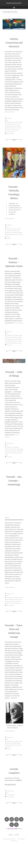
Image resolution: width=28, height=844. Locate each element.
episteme (6, 599)
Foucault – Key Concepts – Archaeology (14, 481)
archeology (20, 597)
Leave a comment (10, 133)
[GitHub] (21, 821)
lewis (7, 120)
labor (18, 449)
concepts (14, 228)
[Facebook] (11, 821)
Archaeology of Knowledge (12, 597)
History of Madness (9, 601)
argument (9, 335)
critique (6, 337)
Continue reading (10, 112)
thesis (13, 131)
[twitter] (6, 821)
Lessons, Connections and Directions (14, 43)
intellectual (15, 232)
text (5, 236)
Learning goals (13, 126)
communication (15, 447)
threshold (19, 343)
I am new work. (14, 828)
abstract (8, 122)
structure (7, 131)
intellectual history (8, 743)
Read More (17, 834)
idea (15, 124)
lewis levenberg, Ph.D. (14, 3)
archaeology (9, 228)
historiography (8, 339)
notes (17, 126)
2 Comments (9, 345)
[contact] (16, 826)
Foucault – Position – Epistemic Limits (14, 262)
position (20, 341)
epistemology (7, 124)
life (15, 451)
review (8, 129)
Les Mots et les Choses (9, 451)
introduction (7, 745)
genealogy (7, 232)
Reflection (11, 127)
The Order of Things (12, 452)
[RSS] (11, 826)
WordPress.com (14, 840)
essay (6, 230)
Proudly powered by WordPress (9, 838)
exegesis (16, 337)
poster (13, 794)
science (6, 452)
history (10, 232)
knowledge (7, 126)
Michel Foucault (16, 234)
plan (20, 126)
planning (6, 127)
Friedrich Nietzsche (15, 230)
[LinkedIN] (16, 821)
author (12, 335)
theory (10, 131)
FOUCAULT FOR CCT (10, 784)
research (15, 127)
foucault (12, 124)
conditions (20, 122)
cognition (16, 335)
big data (12, 122)
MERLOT (19, 780)
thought (15, 343)
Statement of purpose (14, 129)
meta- (16, 341)
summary (18, 603)
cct (7, 794)
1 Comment (8, 238)
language (21, 449)
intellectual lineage (16, 743)
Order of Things (12, 603)
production (19, 745)
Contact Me (10, 834)
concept (16, 122)
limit (14, 341)
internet (18, 124)
